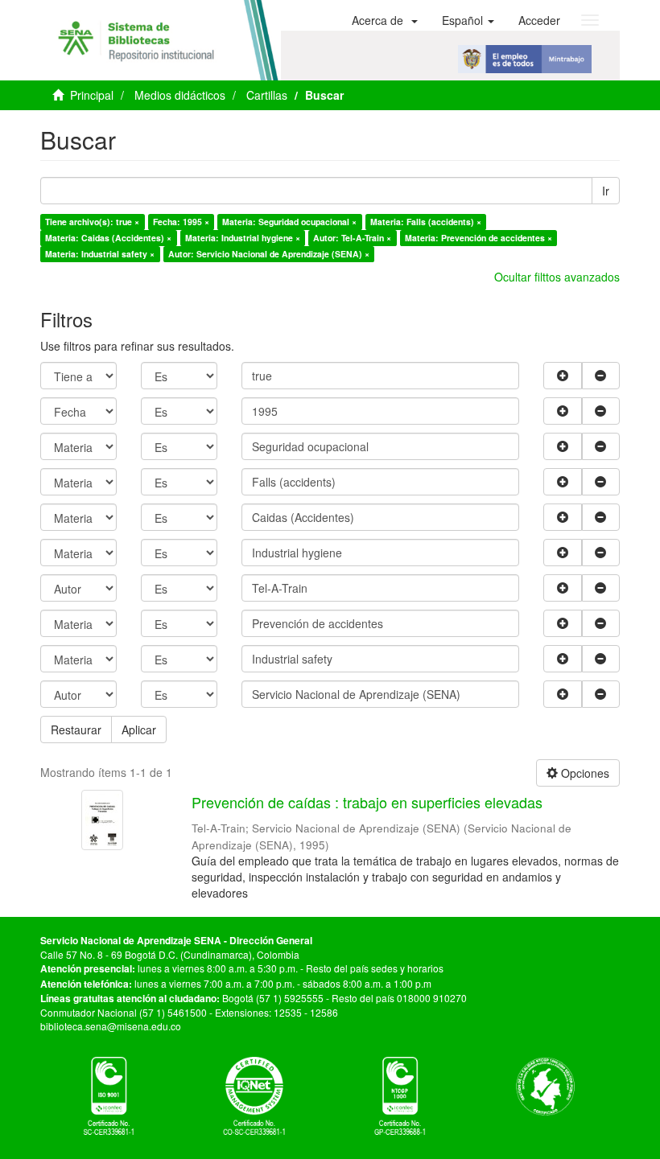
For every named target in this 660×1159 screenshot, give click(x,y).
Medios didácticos (179, 95)
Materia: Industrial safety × (100, 254)
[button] (385, 20)
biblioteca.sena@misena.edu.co (110, 1026)
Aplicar (139, 729)
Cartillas (266, 95)
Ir (605, 191)
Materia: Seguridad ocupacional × (289, 222)
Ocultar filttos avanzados (557, 277)
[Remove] (601, 375)
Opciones (583, 773)
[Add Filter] (562, 375)
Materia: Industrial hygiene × (242, 238)
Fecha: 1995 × (181, 222)
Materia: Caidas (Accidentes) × (108, 238)
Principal (91, 95)
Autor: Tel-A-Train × (352, 238)
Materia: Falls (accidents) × (425, 222)
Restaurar (76, 729)
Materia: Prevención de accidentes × (478, 238)
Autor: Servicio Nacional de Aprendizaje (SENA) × (268, 254)
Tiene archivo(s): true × (92, 222)
